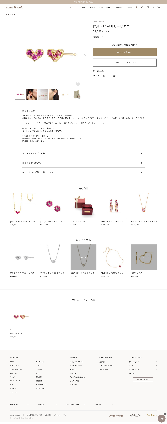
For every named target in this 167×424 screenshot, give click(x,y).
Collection (119, 7)
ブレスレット (40, 362)
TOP (7, 14)
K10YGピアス (136, 273)
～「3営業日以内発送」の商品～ (83, 2)
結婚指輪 (39, 381)
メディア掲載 (40, 388)
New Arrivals (104, 7)
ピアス (14, 14)
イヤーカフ (13, 392)
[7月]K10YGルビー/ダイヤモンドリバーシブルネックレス (23, 222)
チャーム (39, 365)
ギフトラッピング (76, 365)
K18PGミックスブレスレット (113, 273)
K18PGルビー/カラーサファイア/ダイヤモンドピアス (114, 222)
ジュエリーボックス (79, 221)
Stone (92, 7)
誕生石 (38, 373)
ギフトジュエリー (41, 384)
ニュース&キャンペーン (107, 365)
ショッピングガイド (76, 362)
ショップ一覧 (103, 369)
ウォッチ (39, 369)
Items (83, 7)
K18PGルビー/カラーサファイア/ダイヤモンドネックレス (144, 222)
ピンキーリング (15, 381)
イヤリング (13, 388)
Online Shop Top (15, 415)
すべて (12, 362)
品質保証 (73, 373)
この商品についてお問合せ (125, 62)
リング (12, 377)
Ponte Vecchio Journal (77, 377)
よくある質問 (74, 381)
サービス (73, 369)
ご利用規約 (48, 415)
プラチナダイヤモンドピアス (22, 273)
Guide (130, 7)
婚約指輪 (39, 377)
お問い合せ (73, 384)
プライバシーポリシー (61, 415)
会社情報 (102, 362)
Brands (73, 7)
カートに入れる (125, 52)
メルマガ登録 (144, 380)
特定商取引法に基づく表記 (34, 415)
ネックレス (37, 128)
